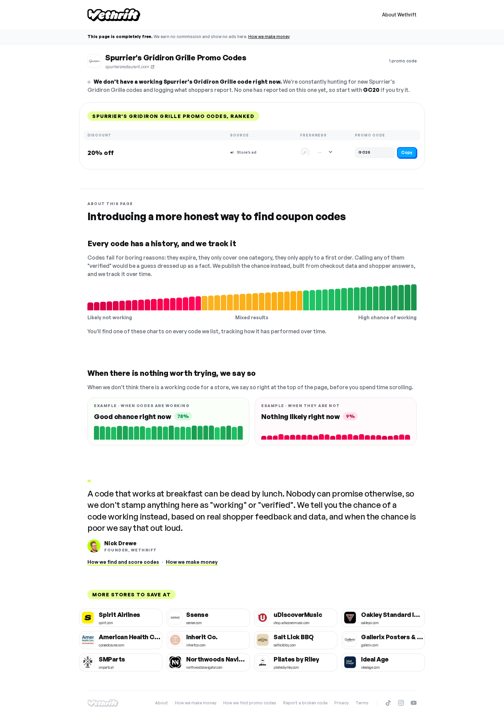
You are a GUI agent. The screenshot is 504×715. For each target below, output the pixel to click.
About (161, 702)
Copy (406, 152)
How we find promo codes (249, 702)
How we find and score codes (123, 562)
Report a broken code (305, 702)
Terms (362, 702)
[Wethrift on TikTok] (388, 702)
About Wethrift (399, 14)
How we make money (269, 36)
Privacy (341, 702)
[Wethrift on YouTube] (413, 702)
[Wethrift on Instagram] (401, 702)
